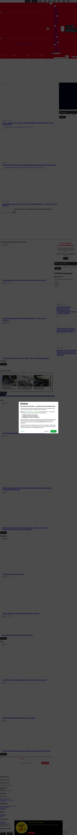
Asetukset (47, 431)
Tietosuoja (22, 431)
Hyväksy (53, 431)
